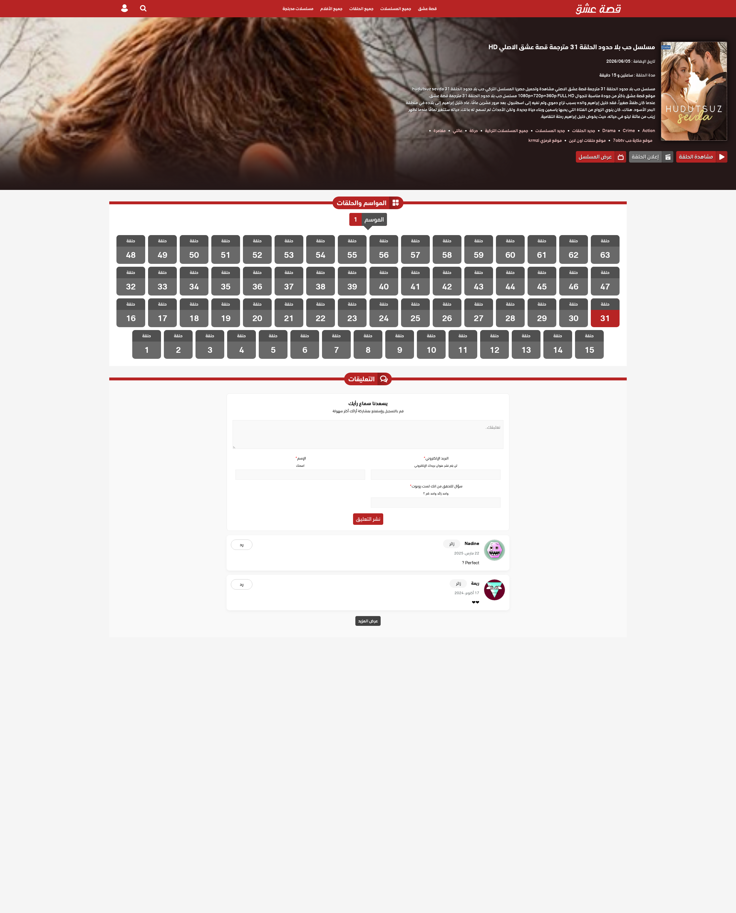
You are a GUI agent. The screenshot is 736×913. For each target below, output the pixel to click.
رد (242, 545)
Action (648, 130)
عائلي (457, 130)
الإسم (300, 458)
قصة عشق (427, 9)
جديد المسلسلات (550, 130)
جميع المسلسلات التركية (506, 130)
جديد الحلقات (583, 130)
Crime (629, 130)
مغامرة (440, 130)
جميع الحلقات (361, 9)
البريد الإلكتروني (435, 458)
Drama (609, 130)
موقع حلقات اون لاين (587, 140)
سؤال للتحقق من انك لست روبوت (435, 486)
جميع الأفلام (331, 9)
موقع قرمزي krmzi (545, 140)
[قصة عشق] (598, 8)
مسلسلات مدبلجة (298, 9)
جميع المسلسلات (395, 9)
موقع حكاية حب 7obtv (632, 140)
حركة (473, 130)
